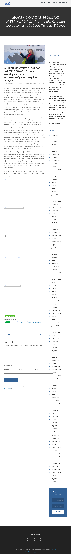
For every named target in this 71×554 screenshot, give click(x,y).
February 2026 (56, 154)
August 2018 (55, 416)
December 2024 (56, 198)
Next (40, 334)
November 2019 (56, 369)
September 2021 (56, 313)
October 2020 (55, 335)
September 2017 (56, 447)
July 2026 (54, 138)
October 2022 (55, 276)
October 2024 (55, 204)
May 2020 (54, 351)
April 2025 (54, 185)
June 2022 (54, 288)
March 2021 (55, 319)
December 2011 (56, 469)
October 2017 (55, 444)
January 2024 (55, 229)
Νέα (49, 2)
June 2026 (54, 142)
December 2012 (56, 463)
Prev (9, 334)
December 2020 (56, 329)
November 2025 (56, 163)
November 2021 (56, 310)
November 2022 (56, 273)
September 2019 (56, 376)
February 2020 (56, 360)
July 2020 (54, 344)
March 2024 (55, 223)
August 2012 (55, 466)
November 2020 (56, 332)
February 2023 (56, 263)
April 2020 (54, 354)
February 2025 (56, 191)
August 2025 (55, 173)
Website (35, 369)
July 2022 (54, 285)
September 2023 (56, 241)
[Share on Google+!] (11, 324)
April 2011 (54, 482)
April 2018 (54, 429)
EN (67, 2)
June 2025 (54, 179)
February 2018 (56, 435)
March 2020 (55, 357)
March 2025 (55, 188)
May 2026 (54, 145)
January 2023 (55, 266)
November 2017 (56, 441)
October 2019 (55, 372)
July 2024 (54, 213)
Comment (8, 365)
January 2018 (55, 438)
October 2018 (55, 410)
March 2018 (55, 432)
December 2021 (56, 307)
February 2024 (56, 226)
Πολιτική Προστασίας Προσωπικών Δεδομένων (35, 552)
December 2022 (56, 269)
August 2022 (55, 282)
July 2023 (54, 248)
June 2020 (54, 348)
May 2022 (54, 291)
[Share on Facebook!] (6, 324)
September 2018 (56, 413)
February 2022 (56, 301)
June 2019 (54, 385)
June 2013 (54, 460)
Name (6, 369)
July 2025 (54, 176)
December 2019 (56, 366)
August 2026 (55, 135)
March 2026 (55, 151)
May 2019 (54, 388)
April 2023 (54, 257)
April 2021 (54, 316)
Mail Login (54, 549)
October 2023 (55, 238)
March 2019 (55, 394)
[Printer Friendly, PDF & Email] (10, 316)
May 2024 (54, 216)
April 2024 (54, 220)
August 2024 (55, 210)
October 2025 (55, 167)
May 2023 (54, 254)
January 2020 (55, 363)
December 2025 (56, 160)
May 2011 (54, 479)
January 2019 (55, 401)
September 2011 (56, 472)
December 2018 (56, 404)
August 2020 (55, 341)
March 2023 (55, 260)
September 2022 (56, 279)
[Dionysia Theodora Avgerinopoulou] (7, 2)
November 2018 (56, 407)
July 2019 (54, 382)
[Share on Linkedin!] (13, 324)
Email (21, 369)
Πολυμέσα (55, 2)
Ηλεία (34, 83)
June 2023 (54, 251)
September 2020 (56, 338)
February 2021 (56, 323)
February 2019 (56, 397)
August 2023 (55, 245)
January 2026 (55, 157)
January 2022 (55, 304)
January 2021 (55, 326)
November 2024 (56, 201)
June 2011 (54, 475)
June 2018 (54, 422)
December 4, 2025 (10, 83)
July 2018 (54, 419)
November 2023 (56, 235)
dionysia (20, 83)
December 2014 (56, 457)
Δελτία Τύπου (28, 83)
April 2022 (54, 294)
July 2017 (54, 450)
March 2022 (55, 298)
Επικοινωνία (62, 2)
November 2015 (56, 454)
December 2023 (56, 232)
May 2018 (54, 426)
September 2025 (56, 170)
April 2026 (54, 148)
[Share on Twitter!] (9, 324)
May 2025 (54, 182)
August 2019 (55, 379)
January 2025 (55, 195)
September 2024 (56, 207)
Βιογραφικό (44, 2)
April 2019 (54, 391)
